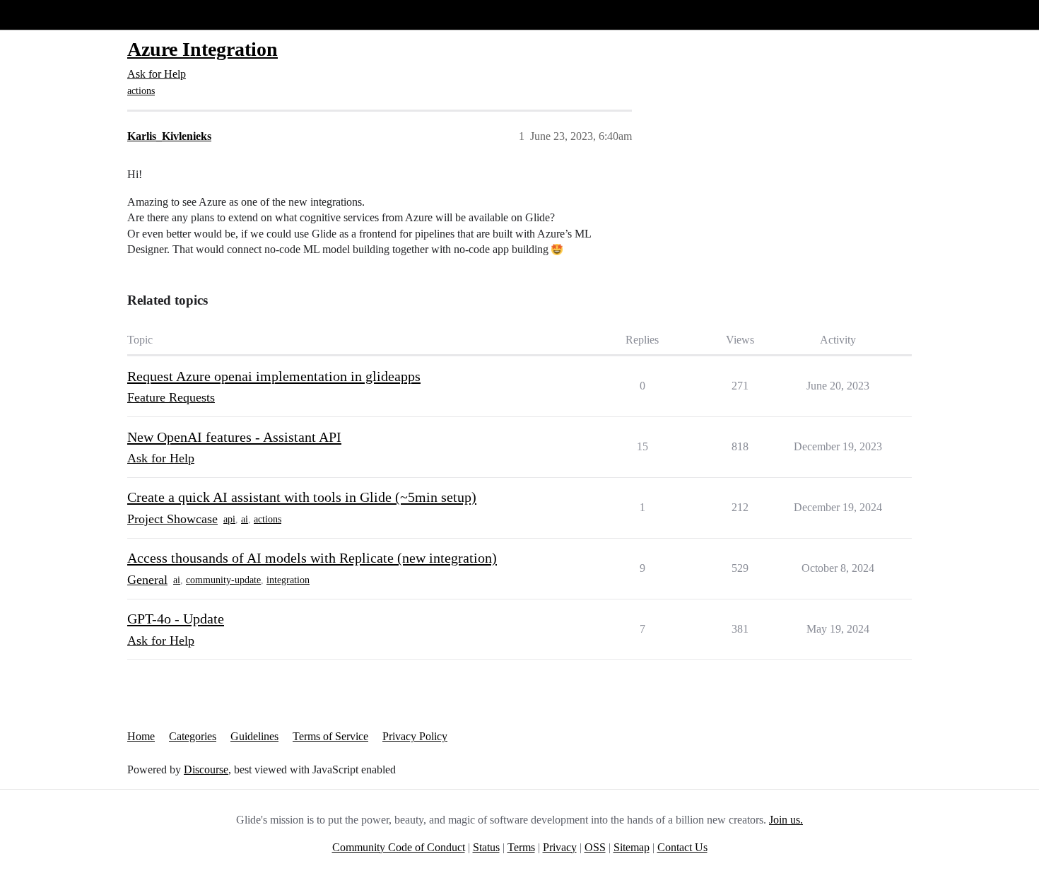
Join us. (786, 820)
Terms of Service (330, 736)
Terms (521, 847)
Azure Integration (202, 49)
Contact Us (682, 847)
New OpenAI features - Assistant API (234, 437)
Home (141, 736)
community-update (223, 580)
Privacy (560, 847)
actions (141, 91)
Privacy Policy (414, 736)
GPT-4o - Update (175, 618)
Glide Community (47, 14)
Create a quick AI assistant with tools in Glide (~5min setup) (301, 497)
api (229, 519)
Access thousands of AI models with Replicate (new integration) (312, 558)
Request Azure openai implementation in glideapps (274, 376)
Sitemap (632, 847)
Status (486, 847)
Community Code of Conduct (398, 847)
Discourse (206, 769)
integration (288, 580)
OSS (595, 847)
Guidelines (254, 736)
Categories (192, 736)
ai (244, 519)
